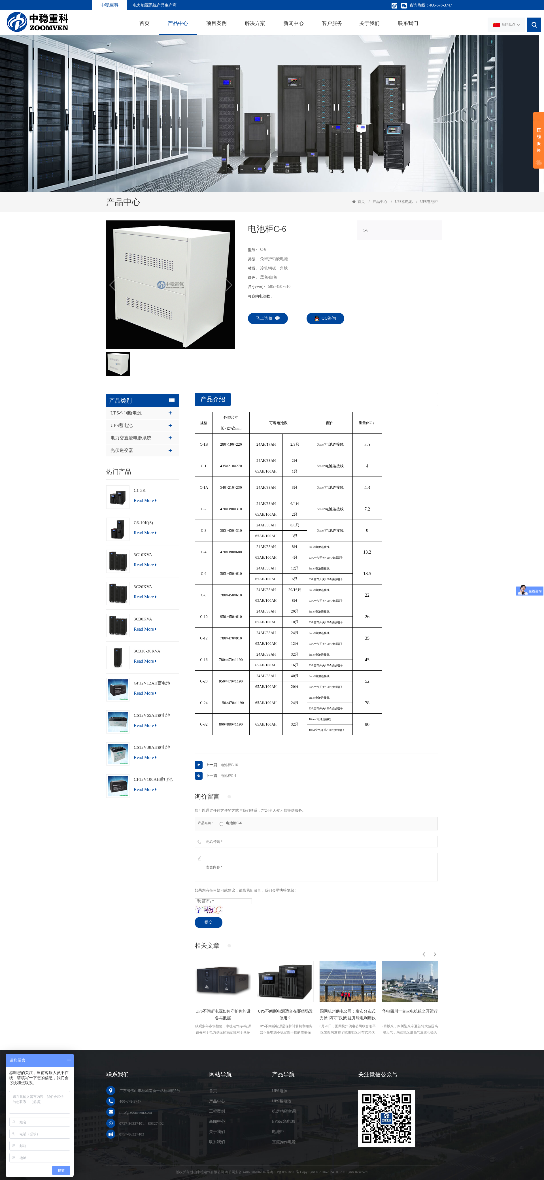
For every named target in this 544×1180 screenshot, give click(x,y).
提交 (208, 922)
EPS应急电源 (283, 1121)
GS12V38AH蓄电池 (152, 747)
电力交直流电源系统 (130, 437)
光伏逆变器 (121, 450)
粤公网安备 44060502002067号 (247, 1172)
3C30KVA (143, 619)
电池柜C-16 (229, 765)
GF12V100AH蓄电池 (153, 779)
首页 (144, 23)
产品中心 (178, 23)
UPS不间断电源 (126, 413)
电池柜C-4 (228, 776)
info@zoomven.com (135, 1112)
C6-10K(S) (143, 522)
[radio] (231, 823)
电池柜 (278, 1132)
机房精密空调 (284, 1111)
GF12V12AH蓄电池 (152, 683)
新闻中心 (293, 23)
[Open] (538, 140)
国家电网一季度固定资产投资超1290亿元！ (410, 1014)
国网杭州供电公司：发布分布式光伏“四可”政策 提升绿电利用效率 (285, 1015)
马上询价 (264, 318)
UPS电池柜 (429, 201)
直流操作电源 (284, 1142)
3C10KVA (143, 554)
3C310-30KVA (147, 651)
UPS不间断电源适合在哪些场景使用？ (223, 1014)
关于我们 (369, 23)
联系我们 (408, 23)
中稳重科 (110, 5)
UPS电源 (279, 1091)
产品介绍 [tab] (212, 399)
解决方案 (255, 23)
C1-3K (140, 490)
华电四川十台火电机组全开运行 (347, 1011)
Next (435, 954)
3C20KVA (143, 586)
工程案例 (217, 1111)
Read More (144, 500)
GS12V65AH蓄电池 (152, 715)
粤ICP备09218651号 (284, 1172)
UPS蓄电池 (404, 201)
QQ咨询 (329, 318)
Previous (423, 954)
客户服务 (332, 23)
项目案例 (216, 23)
